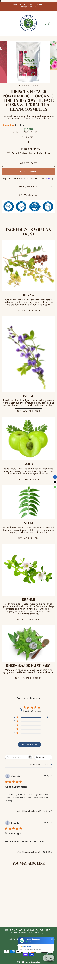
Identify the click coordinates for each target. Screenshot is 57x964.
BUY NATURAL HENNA (28, 310)
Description (28, 186)
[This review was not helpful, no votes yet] (49, 811)
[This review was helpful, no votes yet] (44, 811)
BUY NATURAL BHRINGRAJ (28, 678)
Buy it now (28, 171)
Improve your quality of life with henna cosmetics (27, 931)
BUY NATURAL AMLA (28, 479)
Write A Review (29, 744)
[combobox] (41, 764)
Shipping (17, 131)
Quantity (28, 137)
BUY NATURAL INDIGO (28, 411)
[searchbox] (16, 757)
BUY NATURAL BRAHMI (28, 619)
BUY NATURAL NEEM (28, 538)
